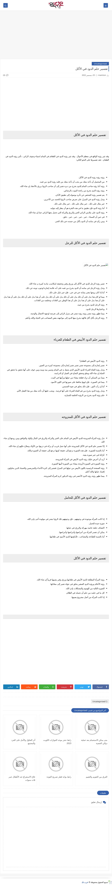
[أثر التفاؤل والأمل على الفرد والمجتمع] (20, 727)
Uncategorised (100, 63)
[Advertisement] (56, 36)
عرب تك (85, 882)
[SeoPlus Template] (110, 882)
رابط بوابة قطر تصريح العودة (59, 776)
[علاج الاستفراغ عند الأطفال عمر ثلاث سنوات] (20, 764)
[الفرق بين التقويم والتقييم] (92, 764)
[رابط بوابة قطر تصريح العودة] (56, 764)
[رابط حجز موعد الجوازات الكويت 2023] (56, 727)
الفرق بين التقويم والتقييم (96, 776)
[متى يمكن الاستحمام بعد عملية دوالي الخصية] (92, 727)
